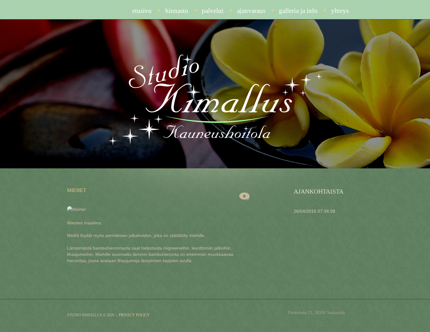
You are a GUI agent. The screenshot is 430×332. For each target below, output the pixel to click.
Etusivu (142, 10)
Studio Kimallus (84, 315)
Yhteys (340, 10)
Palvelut (212, 10)
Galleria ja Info (298, 10)
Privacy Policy (134, 315)
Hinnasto (176, 10)
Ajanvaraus (251, 10)
